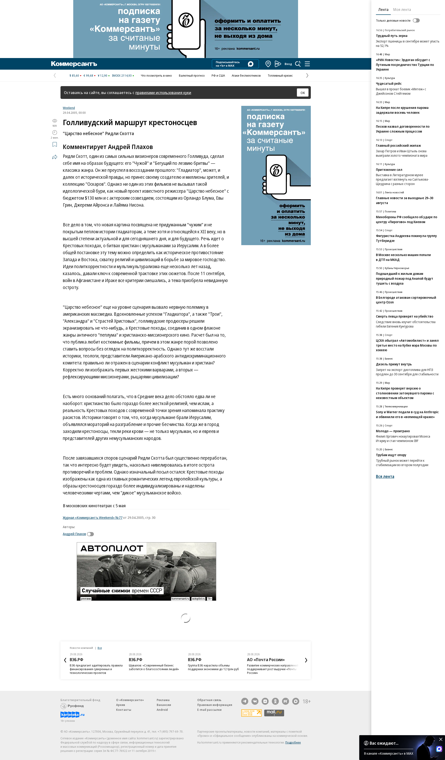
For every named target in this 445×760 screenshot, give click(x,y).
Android (162, 710)
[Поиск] (298, 63)
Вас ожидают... (384, 743)
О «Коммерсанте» (130, 700)
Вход (288, 64)
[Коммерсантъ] (74, 64)
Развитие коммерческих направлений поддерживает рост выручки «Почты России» (272, 669)
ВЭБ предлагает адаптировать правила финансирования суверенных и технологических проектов (96, 669)
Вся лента (385, 476)
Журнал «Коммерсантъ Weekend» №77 (92, 517)
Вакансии (164, 705)
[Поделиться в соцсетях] (54, 157)
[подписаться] (91, 534)
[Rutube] (285, 701)
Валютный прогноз (192, 75)
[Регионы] (268, 63)
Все (100, 648)
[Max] (295, 701)
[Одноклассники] (275, 701)
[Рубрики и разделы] (307, 63)
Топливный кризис (280, 75)
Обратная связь (209, 700)
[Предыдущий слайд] (65, 660)
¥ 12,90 (102, 75)
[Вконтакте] (254, 701)
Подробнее (293, 742)
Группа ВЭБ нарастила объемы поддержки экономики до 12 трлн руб (213, 667)
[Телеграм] (244, 701)
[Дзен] (265, 701)
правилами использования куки (163, 92)
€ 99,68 (88, 75)
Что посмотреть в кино (156, 75)
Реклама (163, 700)
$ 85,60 (74, 75)
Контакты (123, 710)
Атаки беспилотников (246, 75)
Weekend (69, 108)
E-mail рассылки (209, 710)
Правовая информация (214, 705)
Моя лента (402, 9)
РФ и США (218, 75)
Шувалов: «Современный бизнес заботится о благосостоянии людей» (154, 667)
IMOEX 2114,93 (122, 75)
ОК (303, 92)
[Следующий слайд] (306, 660)
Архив (120, 705)
